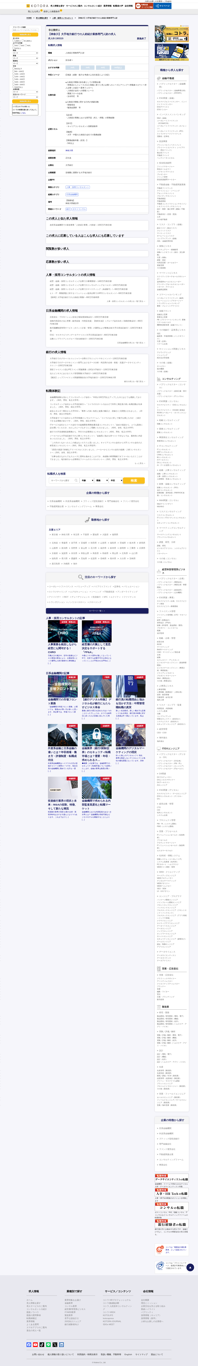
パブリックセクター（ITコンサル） (171, 396)
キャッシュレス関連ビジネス (172, 349)
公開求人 (18, 41)
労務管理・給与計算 (165, 697)
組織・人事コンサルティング (172, 470)
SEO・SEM (161, 889)
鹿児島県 (56, 564)
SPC (106, 597)
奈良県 (74, 553)
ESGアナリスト (163, 107)
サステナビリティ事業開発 (167, 606)
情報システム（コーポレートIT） (170, 859)
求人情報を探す (42, 18)
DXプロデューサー (164, 777)
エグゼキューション (79, 592)
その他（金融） (166, 362)
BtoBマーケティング (165, 650)
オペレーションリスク (165, 236)
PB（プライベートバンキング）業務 (171, 320)
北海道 (55, 543)
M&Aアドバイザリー (165, 504)
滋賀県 (64, 553)
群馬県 (142, 543)
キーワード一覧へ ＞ (97, 611)
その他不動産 (162, 219)
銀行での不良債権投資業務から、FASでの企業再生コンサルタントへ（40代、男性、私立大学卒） (91, 432)
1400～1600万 (20, 79)
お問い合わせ (38, 1354)
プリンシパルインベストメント (169, 145)
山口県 (134, 553)
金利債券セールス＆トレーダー (169, 282)
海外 (75, 564)
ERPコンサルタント (165, 452)
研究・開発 (164, 1012)
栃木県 (132, 543)
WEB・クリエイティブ (169, 872)
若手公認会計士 (72, 1318)
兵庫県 (142, 548)
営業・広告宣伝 (166, 975)
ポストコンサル (79, 209)
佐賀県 (94, 558)
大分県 (123, 558)
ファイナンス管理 (167, 611)
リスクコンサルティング (170, 511)
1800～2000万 (20, 84)
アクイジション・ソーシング (168, 191)
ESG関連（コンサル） (169, 401)
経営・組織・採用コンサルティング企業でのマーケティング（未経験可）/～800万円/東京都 (89, 289)
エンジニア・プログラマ (170, 896)
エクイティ (116, 597)
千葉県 (86, 534)
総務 (158, 657)
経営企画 (160, 642)
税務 (158, 631)
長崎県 (103, 558)
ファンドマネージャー (165, 167)
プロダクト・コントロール (167, 628)
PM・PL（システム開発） (167, 824)
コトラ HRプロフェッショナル (117, 1300)
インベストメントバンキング (172, 114)
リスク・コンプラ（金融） (171, 224)
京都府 (55, 553)
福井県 (103, 548)
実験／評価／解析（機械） (167, 1038)
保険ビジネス (165, 246)
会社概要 (145, 1300)
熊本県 (113, 558)
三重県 (132, 548)
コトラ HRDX (109, 1312)
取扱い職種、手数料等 (111, 1354)
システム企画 (162, 815)
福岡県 (115, 534)
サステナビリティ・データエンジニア (172, 794)
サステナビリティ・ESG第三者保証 (171, 410)
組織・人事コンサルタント (167, 474)
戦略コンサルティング (169, 420)
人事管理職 (161, 689)
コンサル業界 (71, 1306)
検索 (134, 480)
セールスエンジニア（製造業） (169, 1097)
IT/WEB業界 (70, 1312)
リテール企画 (162, 344)
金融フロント (165, 311)
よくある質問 (33, 1324)
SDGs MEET (109, 1324)
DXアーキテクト (163, 782)
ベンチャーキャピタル (165, 158)
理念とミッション (149, 1303)
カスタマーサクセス (165, 851)
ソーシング (96, 592)
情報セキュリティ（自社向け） (169, 719)
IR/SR (159, 644)
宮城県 (84, 543)
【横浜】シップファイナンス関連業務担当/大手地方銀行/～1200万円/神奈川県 (83, 377)
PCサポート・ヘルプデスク (168, 864)
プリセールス (162, 840)
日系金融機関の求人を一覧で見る (130, 343)
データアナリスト (164, 961)
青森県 (64, 543)
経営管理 (163, 729)
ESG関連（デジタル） (169, 790)
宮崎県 (132, 558)
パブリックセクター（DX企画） (169, 761)
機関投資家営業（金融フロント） (170, 325)
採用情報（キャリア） (151, 1315)
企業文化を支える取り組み (153, 1306)
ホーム (30, 1300)
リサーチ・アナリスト (165, 287)
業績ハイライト (148, 1309)
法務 (158, 714)
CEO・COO (161, 733)
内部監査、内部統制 (165, 708)
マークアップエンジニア (166, 876)
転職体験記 (32, 1318)
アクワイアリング (164, 352)
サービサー (161, 366)
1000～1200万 (20, 74)
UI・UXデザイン (163, 891)
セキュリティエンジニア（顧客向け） (172, 939)
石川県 (94, 548)
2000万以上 (19, 87)
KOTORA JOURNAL (112, 1321)
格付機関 (160, 369)
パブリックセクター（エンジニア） (171, 766)
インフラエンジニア (165, 931)
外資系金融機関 (72, 501)
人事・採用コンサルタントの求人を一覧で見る (125, 301)
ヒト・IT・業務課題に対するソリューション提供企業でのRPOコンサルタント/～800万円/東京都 (90, 293)
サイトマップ (141, 1354)
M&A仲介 (160, 507)
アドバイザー (55, 597)
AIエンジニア (162, 785)
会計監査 (160, 633)
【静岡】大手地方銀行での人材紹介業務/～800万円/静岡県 (74, 297)
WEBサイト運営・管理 (166, 867)
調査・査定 (161, 260)
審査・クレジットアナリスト (168, 306)
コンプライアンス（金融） (167, 238)
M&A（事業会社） (164, 678)
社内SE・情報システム (169, 855)
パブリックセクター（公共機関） (170, 593)
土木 (158, 217)
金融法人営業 (162, 314)
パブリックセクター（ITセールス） (171, 769)
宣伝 (158, 994)
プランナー (161, 986)
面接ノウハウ (33, 1312)
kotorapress (108, 1318)
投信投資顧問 (165, 163)
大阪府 (105, 534)
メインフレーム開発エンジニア (169, 902)
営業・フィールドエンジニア (172, 1094)
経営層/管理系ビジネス (75, 1309)
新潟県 (64, 548)
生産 (161, 1067)
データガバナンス (164, 958)
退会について (157, 1354)
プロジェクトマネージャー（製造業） (172, 1086)
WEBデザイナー (163, 883)
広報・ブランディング (165, 997)
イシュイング (162, 355)
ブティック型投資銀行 (93, 501)
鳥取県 (96, 553)
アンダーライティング (127, 592)
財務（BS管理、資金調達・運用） (170, 625)
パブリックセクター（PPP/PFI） (170, 93)
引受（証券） (162, 341)
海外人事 (160, 700)
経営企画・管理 (166, 804)
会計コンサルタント (165, 490)
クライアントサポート (165, 673)
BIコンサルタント (164, 457)
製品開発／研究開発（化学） (168, 1021)
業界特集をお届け (73, 1300)
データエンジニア (164, 928)
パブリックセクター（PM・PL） (170, 763)
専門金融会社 (113, 501)
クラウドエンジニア (165, 921)
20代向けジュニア (73, 1321)
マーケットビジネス (168, 273)
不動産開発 (161, 201)
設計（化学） (162, 1059)
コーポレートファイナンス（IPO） (170, 131)
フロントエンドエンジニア (167, 905)
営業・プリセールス (168, 831)
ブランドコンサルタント (166, 537)
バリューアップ (83, 586)
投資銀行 (97, 597)
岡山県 (115, 553)
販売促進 (160, 999)
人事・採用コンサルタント (62, 18)
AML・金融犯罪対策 (165, 241)
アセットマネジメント (165, 193)
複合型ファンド (163, 153)
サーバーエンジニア (165, 936)
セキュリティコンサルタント (168, 523)
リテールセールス (164, 322)
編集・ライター (163, 992)
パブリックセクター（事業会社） (170, 582)
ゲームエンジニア (164, 942)
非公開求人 (28, 41)
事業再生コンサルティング (171, 437)
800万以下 (18, 69)
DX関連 (162, 773)
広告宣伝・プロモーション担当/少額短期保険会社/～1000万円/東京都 (79, 317)
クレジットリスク (164, 231)
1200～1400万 (20, 76)
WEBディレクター (164, 886)
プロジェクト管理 (167, 820)
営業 (158, 989)
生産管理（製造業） (165, 1071)
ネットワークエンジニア (166, 934)
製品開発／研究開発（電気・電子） (171, 1016)
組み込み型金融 (163, 358)
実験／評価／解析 (167, 1031)
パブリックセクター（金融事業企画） (172, 91)
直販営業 (160, 265)
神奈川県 (69, 150)
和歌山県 (85, 553)
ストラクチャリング (58, 592)
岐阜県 (113, 548)
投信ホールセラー (164, 169)
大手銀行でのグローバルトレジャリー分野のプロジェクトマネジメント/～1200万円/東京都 (88, 358)
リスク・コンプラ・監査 (170, 705)
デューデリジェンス (80, 597)
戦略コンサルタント (165, 424)
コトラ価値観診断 (111, 1303)
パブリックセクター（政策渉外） (170, 590)
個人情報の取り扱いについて (61, 1354)
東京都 (55, 534)
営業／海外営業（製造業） (167, 1105)
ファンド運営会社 (131, 501)
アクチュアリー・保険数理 (167, 250)
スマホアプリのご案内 (37, 1327)
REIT (66, 597)
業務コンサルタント (165, 432)
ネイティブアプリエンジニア (168, 923)
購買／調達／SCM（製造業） (168, 1076)
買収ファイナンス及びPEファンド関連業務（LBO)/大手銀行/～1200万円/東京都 (83, 369)
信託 (158, 333)
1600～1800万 (20, 82)
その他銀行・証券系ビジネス (172, 330)
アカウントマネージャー (166, 843)
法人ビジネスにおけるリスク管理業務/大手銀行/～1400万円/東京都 (78, 373)
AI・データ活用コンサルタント (169, 465)
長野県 (74, 548)
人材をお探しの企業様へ (154, 1)
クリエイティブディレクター (168, 984)
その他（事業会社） (165, 681)
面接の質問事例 (34, 1315)
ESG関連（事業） (167, 597)
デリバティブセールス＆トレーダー (171, 284)
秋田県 (94, 543)
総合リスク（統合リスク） (167, 228)
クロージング (95, 602)
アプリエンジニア (164, 947)
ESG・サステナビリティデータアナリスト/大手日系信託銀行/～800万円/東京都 (83, 335)
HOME (29, 18)
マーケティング (163, 647)
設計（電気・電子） (165, 1054)
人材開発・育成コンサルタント (169, 479)
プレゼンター (162, 174)
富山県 (84, 548)
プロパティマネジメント (166, 196)
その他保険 (161, 268)
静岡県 (123, 548)
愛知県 (96, 534)
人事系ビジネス (166, 686)
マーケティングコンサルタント (169, 535)
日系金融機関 (72, 194)
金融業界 (69, 1303)
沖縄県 (66, 564)
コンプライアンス (164, 716)
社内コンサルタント (165, 813)
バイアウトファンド (102, 586)
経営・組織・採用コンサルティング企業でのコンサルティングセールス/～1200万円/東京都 (88, 285)
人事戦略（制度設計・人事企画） (170, 692)
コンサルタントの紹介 (37, 1309)
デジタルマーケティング (166, 881)
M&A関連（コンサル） (169, 500)
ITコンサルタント (164, 450)
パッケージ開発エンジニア (167, 900)
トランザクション (57, 602)
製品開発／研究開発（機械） (168, 1019)
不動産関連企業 (57, 506)
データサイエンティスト (166, 955)
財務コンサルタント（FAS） (168, 488)
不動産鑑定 (161, 199)
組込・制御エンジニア (165, 944)
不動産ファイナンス (165, 188)
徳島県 (55, 558)
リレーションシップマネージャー (170, 301)
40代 (28, 46)
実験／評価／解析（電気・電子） (170, 1035)
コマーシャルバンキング (170, 294)
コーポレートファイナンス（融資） (171, 298)
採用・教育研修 (163, 695)
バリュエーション (131, 586)
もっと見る (139, 463)
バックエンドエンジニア (166, 908)
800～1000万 (19, 71)
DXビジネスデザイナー (166, 780)
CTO (159, 807)
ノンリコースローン (77, 602)
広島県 (125, 553)
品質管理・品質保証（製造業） (169, 1078)
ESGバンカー (162, 110)
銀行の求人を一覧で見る (133, 381)
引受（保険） (162, 257)
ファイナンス (130, 597)
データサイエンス (167, 952)
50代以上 (18, 48)
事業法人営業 (162, 317)
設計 (161, 1050)
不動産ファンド (163, 155)
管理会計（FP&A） (164, 623)
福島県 (113, 543)
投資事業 (163, 141)
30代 (22, 46)
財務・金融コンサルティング (172, 484)
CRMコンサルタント (165, 455)
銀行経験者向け (72, 1324)
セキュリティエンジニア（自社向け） (172, 724)
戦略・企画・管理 (167, 638)
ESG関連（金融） (167, 98)
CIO (158, 810)
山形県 (103, 543)
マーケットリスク (164, 233)
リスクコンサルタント (165, 515)
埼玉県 (76, 534)
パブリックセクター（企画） (172, 578)
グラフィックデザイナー (166, 979)
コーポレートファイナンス (61, 586)
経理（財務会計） (164, 620)
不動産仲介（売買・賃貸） (167, 214)
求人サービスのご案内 (37, 1306)
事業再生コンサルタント (166, 441)
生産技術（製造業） (165, 1073)
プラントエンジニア (165, 1084)
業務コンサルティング (169, 429)
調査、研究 (161, 546)
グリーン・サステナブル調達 (168, 1081)
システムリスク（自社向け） (168, 721)
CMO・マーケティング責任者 (168, 652)
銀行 (68, 209)
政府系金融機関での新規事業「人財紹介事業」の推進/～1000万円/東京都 (81, 225)
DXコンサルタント (164, 463)
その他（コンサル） (168, 558)
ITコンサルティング (168, 446)
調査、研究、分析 (167, 542)
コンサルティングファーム (79, 506)
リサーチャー (162, 554)
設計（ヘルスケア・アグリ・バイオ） (172, 1062)
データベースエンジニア (166, 926)
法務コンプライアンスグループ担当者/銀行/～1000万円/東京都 (76, 339)
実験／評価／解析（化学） (167, 1040)
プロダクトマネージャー (166, 676)
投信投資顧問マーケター (166, 180)
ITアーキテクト (163, 460)
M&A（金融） (162, 118)
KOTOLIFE (108, 1315)
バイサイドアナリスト (165, 172)
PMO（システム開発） (166, 826)
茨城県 (123, 543)
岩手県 (74, 543)
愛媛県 (74, 558)
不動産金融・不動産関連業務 (172, 184)
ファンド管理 (162, 177)
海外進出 (163, 737)
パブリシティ (147, 1312)
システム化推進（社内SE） (167, 862)
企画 (158, 655)
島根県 (105, 553)
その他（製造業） (164, 1089)
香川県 (64, 558)
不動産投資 (109, 592)
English (168, 1)
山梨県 (55, 548)
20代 (16, 46)
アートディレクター (165, 981)
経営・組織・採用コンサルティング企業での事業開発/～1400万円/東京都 (81, 281)
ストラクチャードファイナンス (169, 134)
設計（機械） (162, 1057)
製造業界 (69, 1315)
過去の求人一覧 (34, 1330)
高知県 (84, 558)
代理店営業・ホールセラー (167, 263)
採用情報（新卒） (149, 1318)
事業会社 (99, 506)
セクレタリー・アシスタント (168, 660)
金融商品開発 (162, 290)
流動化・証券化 (163, 136)
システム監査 (162, 711)
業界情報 (31, 1321)
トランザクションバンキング (168, 303)
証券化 (117, 586)
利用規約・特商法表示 (87, 1354)
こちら (23, 113)
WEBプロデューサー (165, 878)
